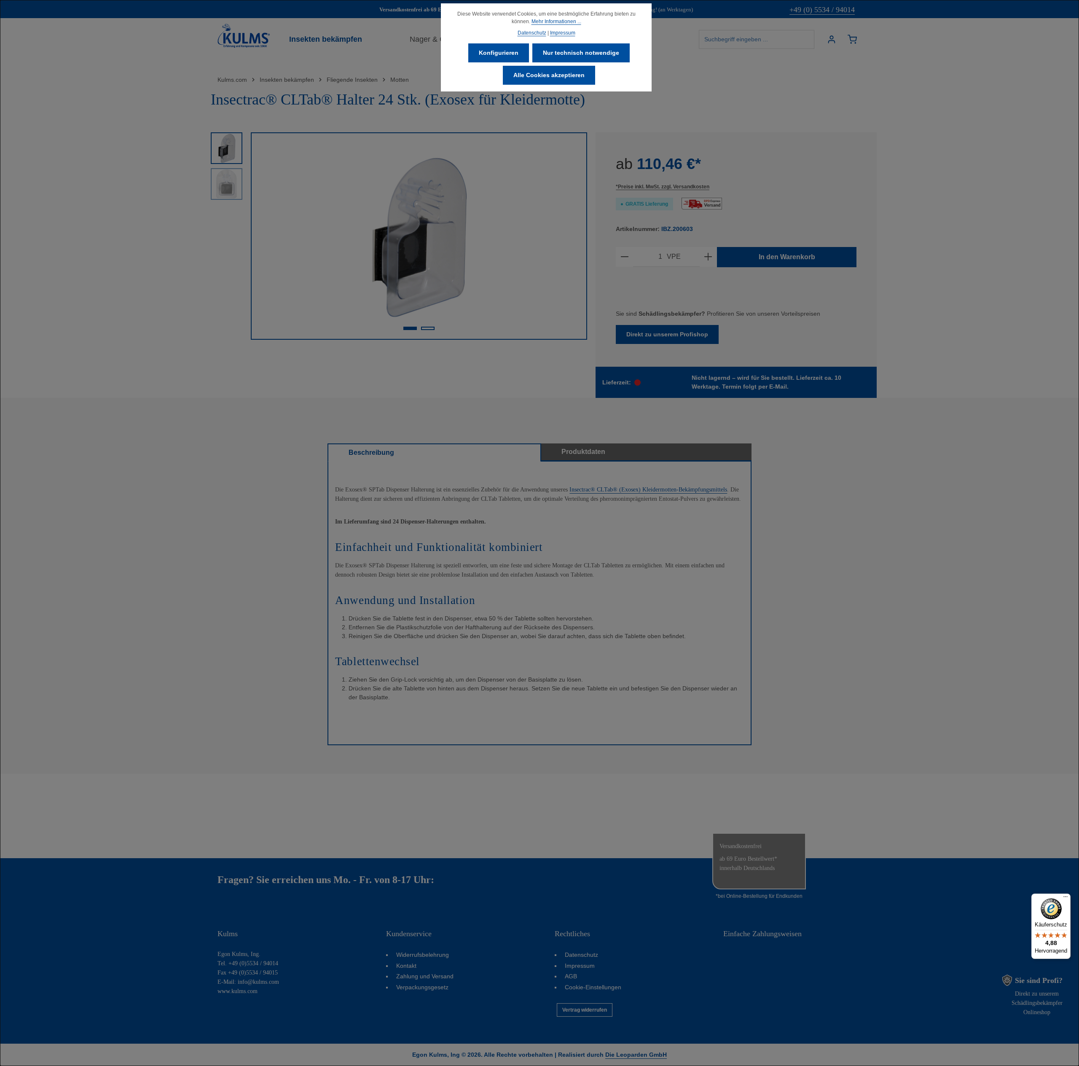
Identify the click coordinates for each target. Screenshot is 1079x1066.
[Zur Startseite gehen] (243, 35)
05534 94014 (463, 879)
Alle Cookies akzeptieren (549, 75)
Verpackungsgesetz (422, 987)
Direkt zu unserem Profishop (667, 334)
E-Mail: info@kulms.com (248, 982)
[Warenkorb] (852, 39)
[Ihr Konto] (831, 39)
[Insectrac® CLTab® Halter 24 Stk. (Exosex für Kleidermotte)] (418, 236)
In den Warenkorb (787, 256)
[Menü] (1065, 899)
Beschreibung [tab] (371, 452)
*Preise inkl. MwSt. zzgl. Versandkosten (662, 187)
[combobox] (756, 39)
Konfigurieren (498, 52)
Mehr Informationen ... (556, 21)
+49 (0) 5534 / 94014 (822, 9)
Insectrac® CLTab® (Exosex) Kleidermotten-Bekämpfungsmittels (648, 489)
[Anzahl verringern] (624, 257)
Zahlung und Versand (425, 976)
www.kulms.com (237, 991)
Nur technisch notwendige (581, 52)
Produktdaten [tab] (583, 451)
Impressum (580, 965)
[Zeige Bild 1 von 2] (410, 328)
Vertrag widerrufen (584, 1010)
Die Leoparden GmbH (636, 1054)
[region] (399, 236)
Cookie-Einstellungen (593, 987)
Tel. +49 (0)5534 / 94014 (247, 963)
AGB (571, 976)
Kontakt (406, 965)
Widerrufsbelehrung (422, 954)
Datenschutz (581, 954)
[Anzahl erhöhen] (708, 257)
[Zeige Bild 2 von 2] (428, 328)
